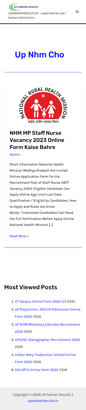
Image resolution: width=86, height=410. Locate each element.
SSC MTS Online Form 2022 (36, 370)
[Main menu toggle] (77, 11)
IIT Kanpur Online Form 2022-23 (40, 301)
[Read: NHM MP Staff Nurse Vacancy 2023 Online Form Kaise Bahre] (43, 105)
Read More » (19, 235)
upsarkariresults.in (43, 401)
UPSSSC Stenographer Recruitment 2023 (47, 339)
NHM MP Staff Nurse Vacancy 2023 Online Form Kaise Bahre (37, 140)
